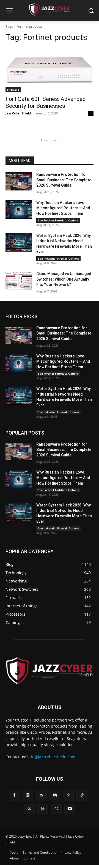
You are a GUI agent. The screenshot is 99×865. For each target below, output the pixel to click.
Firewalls (13, 90)
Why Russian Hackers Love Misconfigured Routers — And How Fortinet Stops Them (63, 208)
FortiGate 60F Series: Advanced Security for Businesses (46, 102)
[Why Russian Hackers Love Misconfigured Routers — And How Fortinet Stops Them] (19, 209)
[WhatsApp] (56, 809)
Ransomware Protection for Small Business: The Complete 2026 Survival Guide (63, 179)
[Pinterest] (68, 795)
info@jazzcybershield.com (51, 756)
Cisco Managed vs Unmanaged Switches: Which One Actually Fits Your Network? (63, 279)
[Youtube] (69, 809)
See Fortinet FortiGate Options (58, 220)
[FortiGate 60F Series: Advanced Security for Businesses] (50, 70)
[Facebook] (14, 795)
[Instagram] (28, 795)
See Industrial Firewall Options (58, 258)
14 (90, 113)
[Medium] (55, 795)
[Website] (42, 809)
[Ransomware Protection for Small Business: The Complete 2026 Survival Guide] (19, 181)
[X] (29, 809)
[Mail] (41, 795)
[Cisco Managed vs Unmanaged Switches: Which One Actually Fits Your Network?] (19, 280)
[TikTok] (81, 795)
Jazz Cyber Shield (18, 113)
